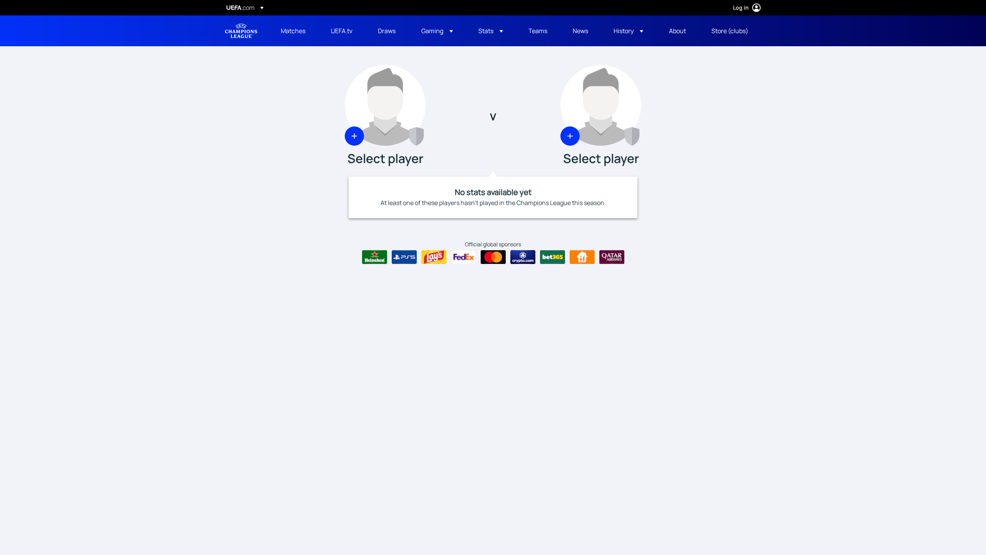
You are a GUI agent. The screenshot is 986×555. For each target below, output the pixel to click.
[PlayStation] (404, 257)
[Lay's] (433, 257)
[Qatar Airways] (611, 257)
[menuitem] (296, 31)
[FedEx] (463, 257)
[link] (293, 31)
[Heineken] (374, 257)
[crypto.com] (522, 257)
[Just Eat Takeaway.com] (582, 257)
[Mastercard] (493, 257)
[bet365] (552, 257)
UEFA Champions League (241, 31)
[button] (437, 31)
